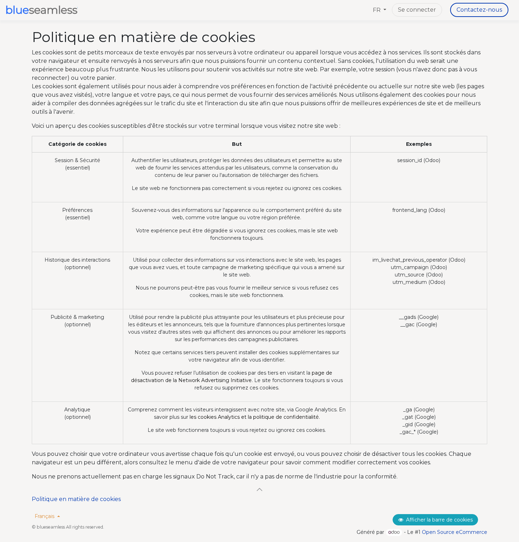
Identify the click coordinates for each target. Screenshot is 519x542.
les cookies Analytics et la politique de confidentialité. (255, 417)
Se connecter (417, 9)
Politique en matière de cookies (76, 499)
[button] (259, 489)
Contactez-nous (479, 9)
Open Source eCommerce (454, 532)
